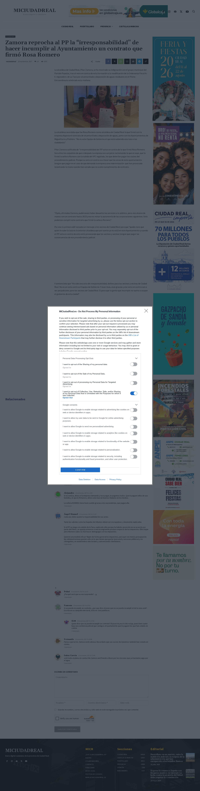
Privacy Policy (115, 479)
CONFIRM (80, 470)
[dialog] (100, 395)
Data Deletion (84, 479)
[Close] (147, 311)
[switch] (133, 364)
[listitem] (100, 358)
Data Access (100, 479)
